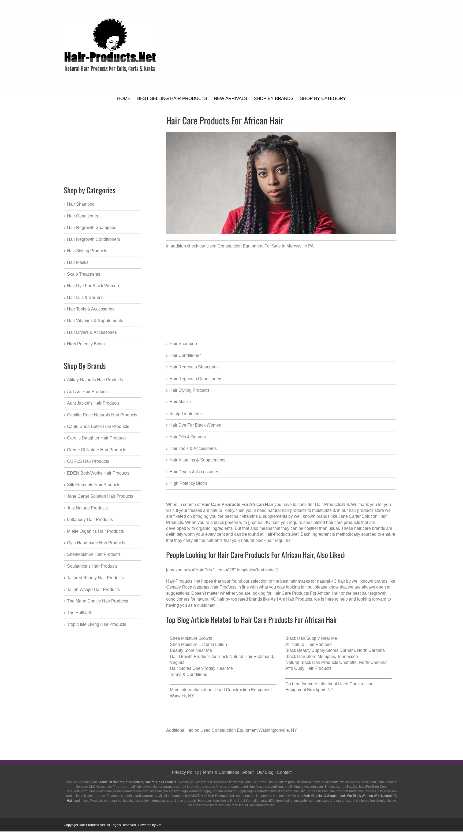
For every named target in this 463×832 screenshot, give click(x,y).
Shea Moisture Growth (191, 638)
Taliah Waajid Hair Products (93, 589)
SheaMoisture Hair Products (94, 554)
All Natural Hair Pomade (308, 644)
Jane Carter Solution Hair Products (100, 496)
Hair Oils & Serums (187, 437)
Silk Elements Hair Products (93, 484)
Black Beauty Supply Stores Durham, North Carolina (335, 650)
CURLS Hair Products (88, 461)
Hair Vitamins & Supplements (197, 460)
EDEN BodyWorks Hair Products (98, 473)
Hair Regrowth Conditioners (195, 378)
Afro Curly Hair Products (308, 668)
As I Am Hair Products (291, 599)
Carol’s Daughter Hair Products (96, 438)
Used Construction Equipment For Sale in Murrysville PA (260, 246)
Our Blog (265, 772)
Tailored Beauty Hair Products (95, 577)
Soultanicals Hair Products (92, 566)
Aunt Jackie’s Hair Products (93, 403)
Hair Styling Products (189, 390)
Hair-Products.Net (281, 534)
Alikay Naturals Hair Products (95, 380)
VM (158, 825)
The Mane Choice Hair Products (97, 601)
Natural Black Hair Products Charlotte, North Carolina (336, 662)
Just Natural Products (87, 508)
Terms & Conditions (188, 674)
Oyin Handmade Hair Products (96, 543)
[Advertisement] (290, 45)
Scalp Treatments (186, 413)
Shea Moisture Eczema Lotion (198, 644)
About (247, 772)
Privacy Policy (185, 772)
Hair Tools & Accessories (193, 448)
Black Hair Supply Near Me (311, 638)
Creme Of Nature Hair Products (96, 450)
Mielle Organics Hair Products (95, 531)
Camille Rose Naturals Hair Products (102, 415)
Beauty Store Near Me (191, 650)
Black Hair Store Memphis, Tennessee (321, 656)
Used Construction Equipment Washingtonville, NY (248, 730)
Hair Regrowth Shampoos (194, 367)
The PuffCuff (79, 612)
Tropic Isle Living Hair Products (96, 624)
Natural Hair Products (160, 782)
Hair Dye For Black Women (195, 425)
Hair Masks (180, 402)
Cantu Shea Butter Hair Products (98, 426)
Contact (284, 772)
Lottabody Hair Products (90, 519)
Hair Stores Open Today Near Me (201, 668)
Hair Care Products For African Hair (306, 593)
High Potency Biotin (188, 483)
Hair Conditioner (185, 355)
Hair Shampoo (183, 343)
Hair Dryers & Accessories (194, 471)
